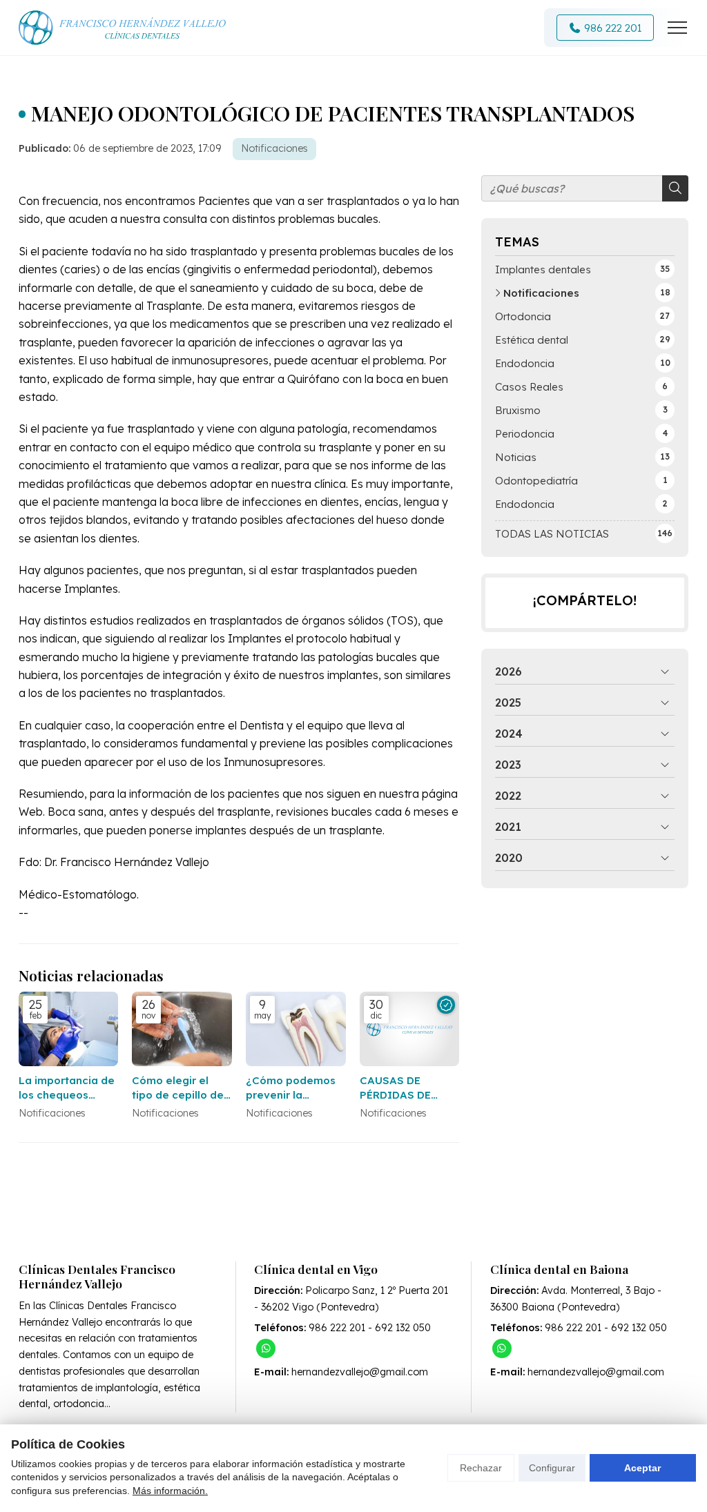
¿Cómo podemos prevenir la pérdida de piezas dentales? (293, 1088)
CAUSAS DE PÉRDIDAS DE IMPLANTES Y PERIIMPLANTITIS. (409, 1088)
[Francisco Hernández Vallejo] (122, 27)
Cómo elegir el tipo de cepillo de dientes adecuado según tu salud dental (180, 1088)
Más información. (170, 1490)
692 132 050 (403, 1328)
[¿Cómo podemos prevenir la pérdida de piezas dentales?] (296, 1029)
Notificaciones (274, 148)
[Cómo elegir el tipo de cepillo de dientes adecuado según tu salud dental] (182, 1029)
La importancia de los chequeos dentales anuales (67, 1088)
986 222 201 (337, 1328)
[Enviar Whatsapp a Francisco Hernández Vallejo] (265, 1348)
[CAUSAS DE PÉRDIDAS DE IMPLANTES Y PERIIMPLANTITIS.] (410, 1029)
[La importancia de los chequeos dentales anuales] (69, 1029)
